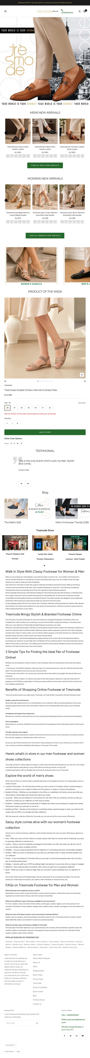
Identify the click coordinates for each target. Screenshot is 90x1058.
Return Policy (38, 975)
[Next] (85, 381)
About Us (36, 962)
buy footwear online (14, 603)
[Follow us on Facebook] (64, 1036)
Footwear (8, 942)
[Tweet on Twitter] (18, 443)
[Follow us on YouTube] (83, 1036)
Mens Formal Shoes (67, 942)
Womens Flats (17, 944)
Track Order (37, 983)
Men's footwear (76, 630)
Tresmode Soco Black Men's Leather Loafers (45, 148)
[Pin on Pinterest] (14, 443)
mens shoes (72, 781)
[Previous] (5, 381)
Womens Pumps (70, 944)
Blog (34, 996)
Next (83, 133)
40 (36, 408)
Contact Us (37, 1004)
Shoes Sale (43, 947)
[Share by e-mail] (21, 443)
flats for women (57, 838)
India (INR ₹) (10, 1045)
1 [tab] (45, 565)
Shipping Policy (38, 971)
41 (43, 408)
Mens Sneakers (42, 942)
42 (50, 408)
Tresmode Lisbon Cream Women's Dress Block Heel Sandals (45, 214)
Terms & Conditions (40, 987)
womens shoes (10, 706)
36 (7, 408)
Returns (55, 11)
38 (21, 408)
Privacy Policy (38, 979)
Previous (6, 133)
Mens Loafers (30, 942)
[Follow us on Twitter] (71, 1036)
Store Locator (38, 992)
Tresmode (8, 385)
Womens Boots (33, 947)
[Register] (37, 1023)
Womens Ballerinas (19, 947)
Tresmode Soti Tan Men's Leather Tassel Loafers (72, 148)
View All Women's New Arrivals (45, 235)
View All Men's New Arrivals (45, 165)
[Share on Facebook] (11, 443)
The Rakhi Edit (12, 522)
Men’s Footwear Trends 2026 (72, 522)
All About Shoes (39, 1000)
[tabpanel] (15, 548)
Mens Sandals (54, 942)
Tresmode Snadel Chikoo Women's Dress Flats (30, 390)
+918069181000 (67, 13)
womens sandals (72, 853)
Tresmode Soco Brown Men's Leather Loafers (18, 148)
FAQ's (35, 967)
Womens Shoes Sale (70, 947)
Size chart (82, 403)
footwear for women (35, 638)
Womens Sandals (58, 944)
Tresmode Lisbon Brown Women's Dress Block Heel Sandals (72, 214)
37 (14, 408)
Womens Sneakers (43, 944)
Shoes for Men (19, 942)
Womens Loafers (29, 944)
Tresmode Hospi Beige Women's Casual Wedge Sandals (18, 214)
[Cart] (84, 11)
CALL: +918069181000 (70, 1015)
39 (28, 408)
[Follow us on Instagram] (77, 1036)
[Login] (80, 11)
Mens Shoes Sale (55, 947)
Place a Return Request (41, 958)
